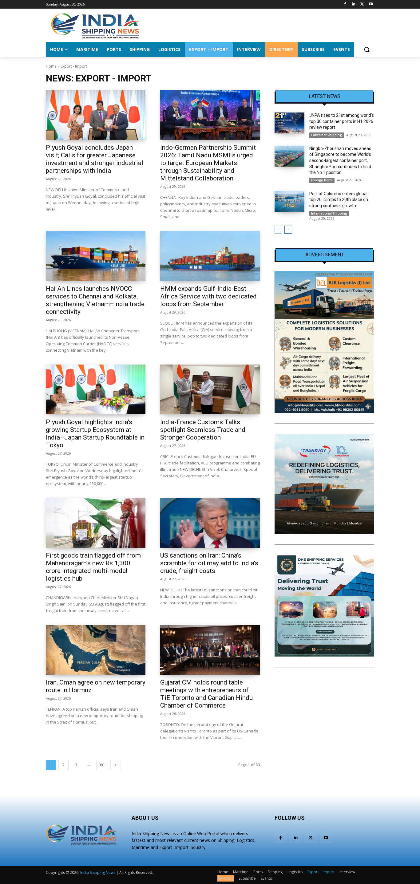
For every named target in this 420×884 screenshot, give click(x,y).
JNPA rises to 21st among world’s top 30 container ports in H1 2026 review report (341, 121)
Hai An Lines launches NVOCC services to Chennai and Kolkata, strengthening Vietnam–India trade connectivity (95, 300)
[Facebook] (345, 4)
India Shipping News (97, 872)
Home (51, 66)
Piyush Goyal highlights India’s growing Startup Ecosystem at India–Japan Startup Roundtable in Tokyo (95, 433)
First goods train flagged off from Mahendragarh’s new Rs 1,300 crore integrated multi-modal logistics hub (93, 567)
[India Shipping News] (95, 25)
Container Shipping (326, 135)
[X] (362, 4)
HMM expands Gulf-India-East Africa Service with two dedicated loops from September (208, 296)
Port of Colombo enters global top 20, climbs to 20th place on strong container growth (338, 199)
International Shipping (329, 213)
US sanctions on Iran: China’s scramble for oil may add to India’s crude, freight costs (209, 563)
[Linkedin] (353, 4)
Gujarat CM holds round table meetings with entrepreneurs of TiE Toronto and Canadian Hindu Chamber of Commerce (206, 694)
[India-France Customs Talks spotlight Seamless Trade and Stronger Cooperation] (210, 389)
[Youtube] (370, 4)
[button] (366, 49)
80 (102, 765)
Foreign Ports (322, 180)
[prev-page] (278, 230)
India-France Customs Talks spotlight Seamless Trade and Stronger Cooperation (202, 429)
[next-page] (115, 765)
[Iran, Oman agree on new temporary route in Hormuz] (95, 650)
